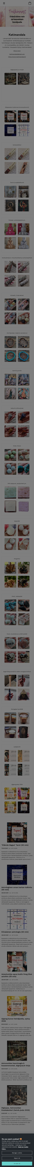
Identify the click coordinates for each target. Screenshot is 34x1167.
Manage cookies (17, 1153)
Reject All (17, 1158)
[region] (17, 1150)
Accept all (17, 1163)
